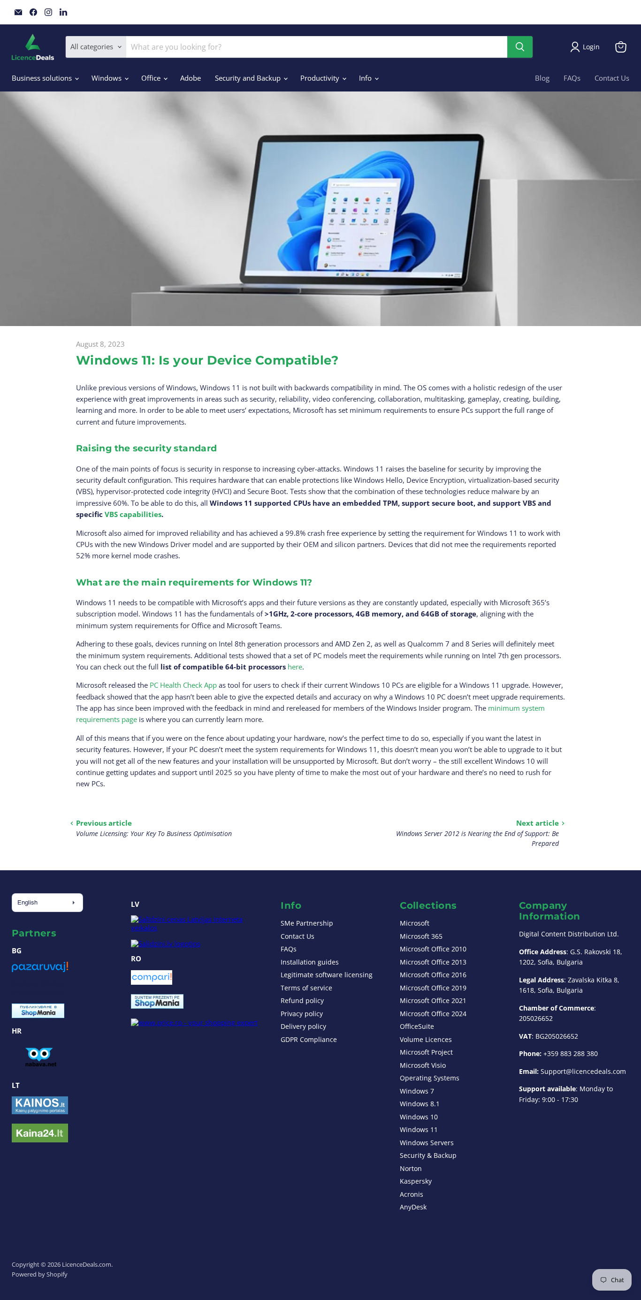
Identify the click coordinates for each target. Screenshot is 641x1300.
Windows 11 (419, 1129)
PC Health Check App (182, 685)
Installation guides (310, 962)
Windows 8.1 (420, 1103)
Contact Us (612, 78)
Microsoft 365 (421, 936)
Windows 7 (417, 1091)
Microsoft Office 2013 (433, 962)
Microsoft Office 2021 (433, 1000)
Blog (542, 78)
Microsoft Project (426, 1052)
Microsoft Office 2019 (433, 987)
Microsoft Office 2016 (433, 974)
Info (366, 78)
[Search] (520, 47)
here (295, 666)
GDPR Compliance (309, 1039)
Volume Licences (426, 1039)
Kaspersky (416, 1181)
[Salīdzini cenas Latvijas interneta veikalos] (197, 927)
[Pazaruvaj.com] (40, 970)
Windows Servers (427, 1142)
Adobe (190, 78)
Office (151, 78)
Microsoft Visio (423, 1065)
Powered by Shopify (40, 1274)
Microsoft (414, 923)
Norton (411, 1168)
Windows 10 (419, 1116)
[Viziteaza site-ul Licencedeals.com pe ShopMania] (157, 1006)
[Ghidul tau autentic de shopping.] (151, 982)
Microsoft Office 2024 (433, 1013)
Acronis (411, 1194)
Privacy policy (302, 1013)
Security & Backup (428, 1155)
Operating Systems (429, 1077)
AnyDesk (413, 1206)
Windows (107, 78)
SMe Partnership (307, 923)
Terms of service (306, 987)
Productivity (320, 78)
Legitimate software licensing (327, 974)
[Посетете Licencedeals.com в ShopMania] (38, 1015)
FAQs (572, 78)
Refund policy (302, 1000)
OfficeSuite (417, 1026)
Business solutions (43, 78)
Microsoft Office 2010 (433, 948)
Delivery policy (303, 1026)
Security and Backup (248, 78)
